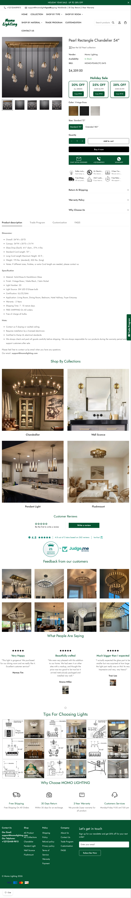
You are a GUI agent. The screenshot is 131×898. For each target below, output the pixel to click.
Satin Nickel (95, 111)
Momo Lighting (91, 54)
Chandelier (28, 841)
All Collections (30, 837)
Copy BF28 (119, 94)
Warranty (46, 859)
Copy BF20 (78, 94)
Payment (46, 863)
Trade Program (53, 22)
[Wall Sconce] (98, 400)
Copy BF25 (99, 94)
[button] (125, 23)
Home (24, 14)
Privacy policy (48, 845)
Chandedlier (33, 435)
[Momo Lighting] (10, 22)
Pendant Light (32, 506)
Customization (73, 22)
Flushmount (98, 506)
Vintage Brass (73, 111)
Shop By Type (53, 14)
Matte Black (84, 111)
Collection (37, 14)
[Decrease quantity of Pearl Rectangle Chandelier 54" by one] (71, 141)
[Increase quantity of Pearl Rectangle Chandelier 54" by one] (82, 141)
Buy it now (99, 149)
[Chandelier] (33, 400)
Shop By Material (30, 22)
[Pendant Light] (33, 472)
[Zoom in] (57, 42)
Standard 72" (75, 126)
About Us (65, 832)
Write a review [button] (84, 525)
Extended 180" (92, 126)
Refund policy (48, 841)
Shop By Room (73, 14)
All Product (29, 832)
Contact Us (27, 30)
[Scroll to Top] (126, 884)
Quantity (72, 134)
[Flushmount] (98, 472)
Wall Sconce (98, 435)
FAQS (63, 850)
